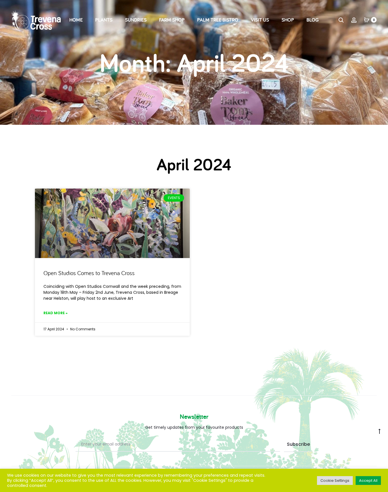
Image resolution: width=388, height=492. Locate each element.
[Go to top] (379, 431)
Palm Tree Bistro (217, 19)
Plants (103, 19)
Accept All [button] (368, 480)
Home (76, 19)
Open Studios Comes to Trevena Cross (89, 272)
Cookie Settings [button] (334, 480)
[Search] (341, 20)
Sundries (136, 19)
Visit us (260, 19)
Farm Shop (172, 19)
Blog (312, 19)
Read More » (55, 313)
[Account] (354, 20)
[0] (367, 20)
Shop (287, 19)
